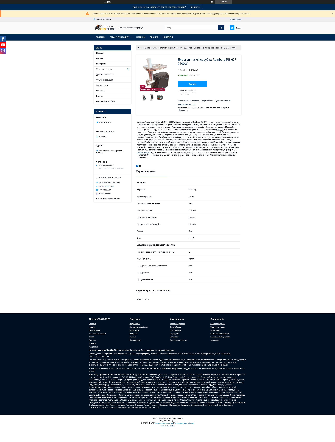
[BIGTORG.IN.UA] (105, 30)
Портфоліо (101, 64)
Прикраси (133, 334)
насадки (220, 130)
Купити (192, 84)
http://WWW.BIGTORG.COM (109, 182)
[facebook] (137, 166)
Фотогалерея (102, 85)
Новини (99, 58)
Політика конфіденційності (184, 423)
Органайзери (175, 327)
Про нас (154, 37)
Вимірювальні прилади (219, 334)
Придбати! (195, 7)
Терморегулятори (217, 327)
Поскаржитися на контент (163, 423)
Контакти (168, 37)
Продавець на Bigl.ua (167, 421)
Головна (100, 37)
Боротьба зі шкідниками (220, 337)
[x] (140, 166)
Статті (91, 337)
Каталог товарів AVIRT (169, 48)
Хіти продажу (135, 340)
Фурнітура (214, 340)
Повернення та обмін (105, 101)
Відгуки (99, 96)
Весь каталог (94, 330)
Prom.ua (180, 418)
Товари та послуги (119, 37)
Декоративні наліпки (178, 340)
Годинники (174, 337)
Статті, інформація (104, 80)
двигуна (147, 152)
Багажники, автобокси (139, 327)
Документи (93, 347)
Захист (140, 152)
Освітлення (215, 330)
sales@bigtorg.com (106, 186)
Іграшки (133, 337)
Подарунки (174, 334)
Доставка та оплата (104, 74)
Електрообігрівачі (217, 324)
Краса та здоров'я (177, 324)
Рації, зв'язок (135, 324)
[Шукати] (221, 27)
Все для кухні (186, 48)
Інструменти (134, 330)
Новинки (140, 37)
